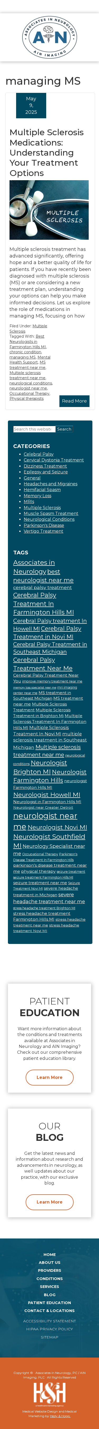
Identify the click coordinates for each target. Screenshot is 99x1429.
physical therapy (38, 871)
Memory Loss (37, 495)
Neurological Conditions (49, 519)
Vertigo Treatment (43, 531)
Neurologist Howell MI (46, 794)
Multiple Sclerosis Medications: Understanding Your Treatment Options (47, 152)
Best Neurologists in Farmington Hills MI (28, 341)
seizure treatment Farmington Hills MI (43, 877)
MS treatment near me (28, 365)
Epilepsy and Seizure (46, 471)
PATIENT (50, 1006)
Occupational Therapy (29, 393)
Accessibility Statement (49, 1321)
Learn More (50, 1077)
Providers (49, 1270)
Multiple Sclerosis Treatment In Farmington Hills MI (49, 721)
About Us (49, 1262)
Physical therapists (27, 398)
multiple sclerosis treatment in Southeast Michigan (50, 740)
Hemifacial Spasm (42, 489)
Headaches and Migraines (50, 483)
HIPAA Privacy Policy (49, 1329)
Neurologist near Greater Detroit (43, 807)
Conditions (49, 1278)
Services (49, 1286)
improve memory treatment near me (52, 681)
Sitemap (49, 1337)
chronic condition (25, 352)
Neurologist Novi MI (57, 827)
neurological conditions (31, 383)
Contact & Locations (49, 1310)
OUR (50, 1131)
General (32, 478)
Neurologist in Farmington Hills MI (47, 801)
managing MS (23, 357)
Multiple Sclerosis (42, 507)
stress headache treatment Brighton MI (44, 908)
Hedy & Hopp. (60, 1416)
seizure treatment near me (40, 882)
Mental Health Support (30, 360)
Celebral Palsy (39, 454)
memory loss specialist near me (34, 687)
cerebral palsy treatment (42, 587)
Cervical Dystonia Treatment (54, 460)
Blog (49, 1294)
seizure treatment (71, 872)
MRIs (29, 501)
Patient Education (49, 1302)
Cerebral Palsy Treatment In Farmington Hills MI (43, 603)
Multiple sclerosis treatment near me (27, 375)
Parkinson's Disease (44, 525)
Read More (74, 401)
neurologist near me (28, 388)
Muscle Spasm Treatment (51, 513)
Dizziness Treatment (45, 466)
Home (50, 1254)
